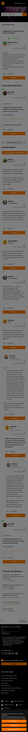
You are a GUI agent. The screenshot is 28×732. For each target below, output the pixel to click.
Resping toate (14, 725)
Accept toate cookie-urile (14, 729)
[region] (14, 721)
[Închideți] (26, 711)
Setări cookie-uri (14, 721)
